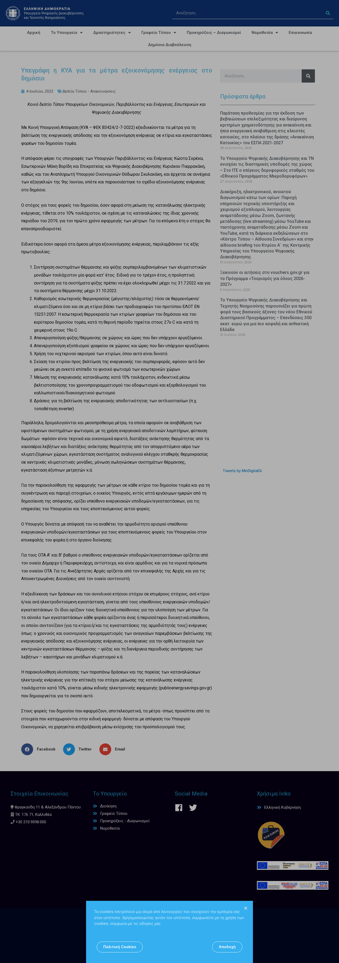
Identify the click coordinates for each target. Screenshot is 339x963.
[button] (120, 947)
